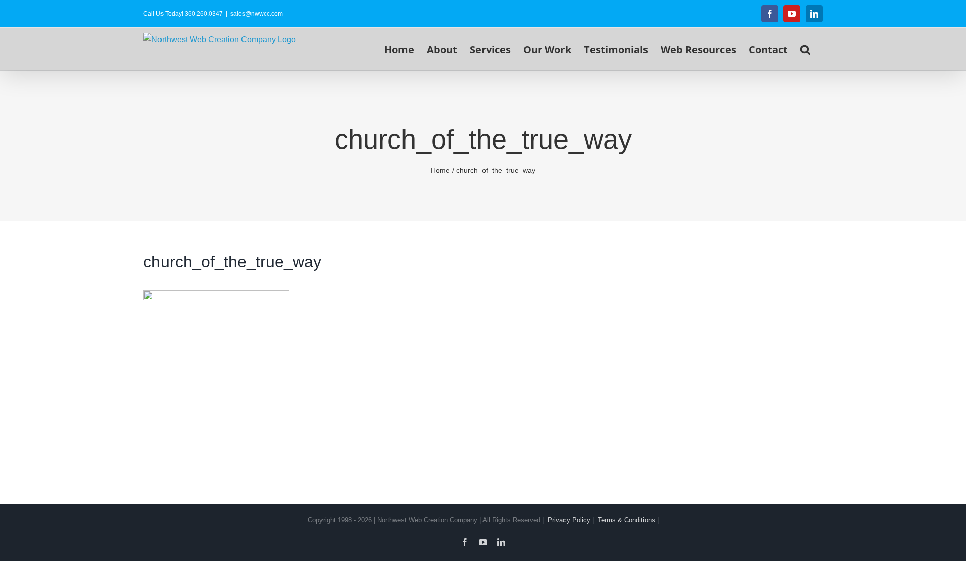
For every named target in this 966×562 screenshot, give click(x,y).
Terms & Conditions (626, 520)
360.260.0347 (204, 13)
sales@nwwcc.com (256, 13)
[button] (805, 49)
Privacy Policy (569, 520)
